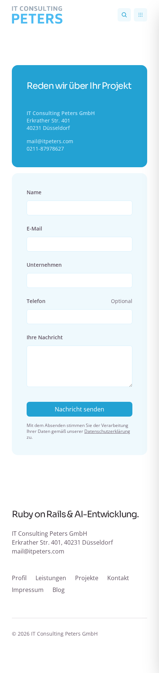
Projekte (86, 578)
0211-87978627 (45, 148)
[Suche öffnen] (124, 14)
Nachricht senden (79, 409)
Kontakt (118, 578)
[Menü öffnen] (140, 14)
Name (34, 192)
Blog (59, 590)
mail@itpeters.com (50, 141)
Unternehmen (44, 264)
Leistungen (50, 578)
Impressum (28, 590)
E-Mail (34, 228)
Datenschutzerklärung (107, 431)
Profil (19, 578)
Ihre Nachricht (45, 337)
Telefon (36, 300)
